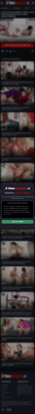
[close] (32, 186)
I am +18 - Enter (17, 221)
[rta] (17, 227)
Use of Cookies (10, 226)
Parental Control (25, 226)
